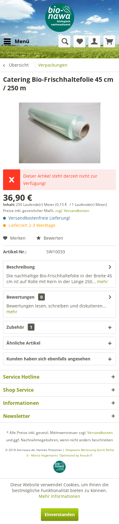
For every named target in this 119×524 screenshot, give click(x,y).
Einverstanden (60, 514)
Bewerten (52, 238)
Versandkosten (100, 432)
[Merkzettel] (79, 41)
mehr (102, 281)
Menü (22, 41)
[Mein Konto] (94, 41)
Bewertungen (20, 297)
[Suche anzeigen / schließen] (64, 41)
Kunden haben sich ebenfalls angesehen (48, 359)
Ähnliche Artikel (23, 343)
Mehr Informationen (59, 496)
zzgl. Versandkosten (72, 210)
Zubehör (19, 327)
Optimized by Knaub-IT (76, 455)
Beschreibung (20, 267)
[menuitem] (16, 41)
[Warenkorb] (109, 41)
